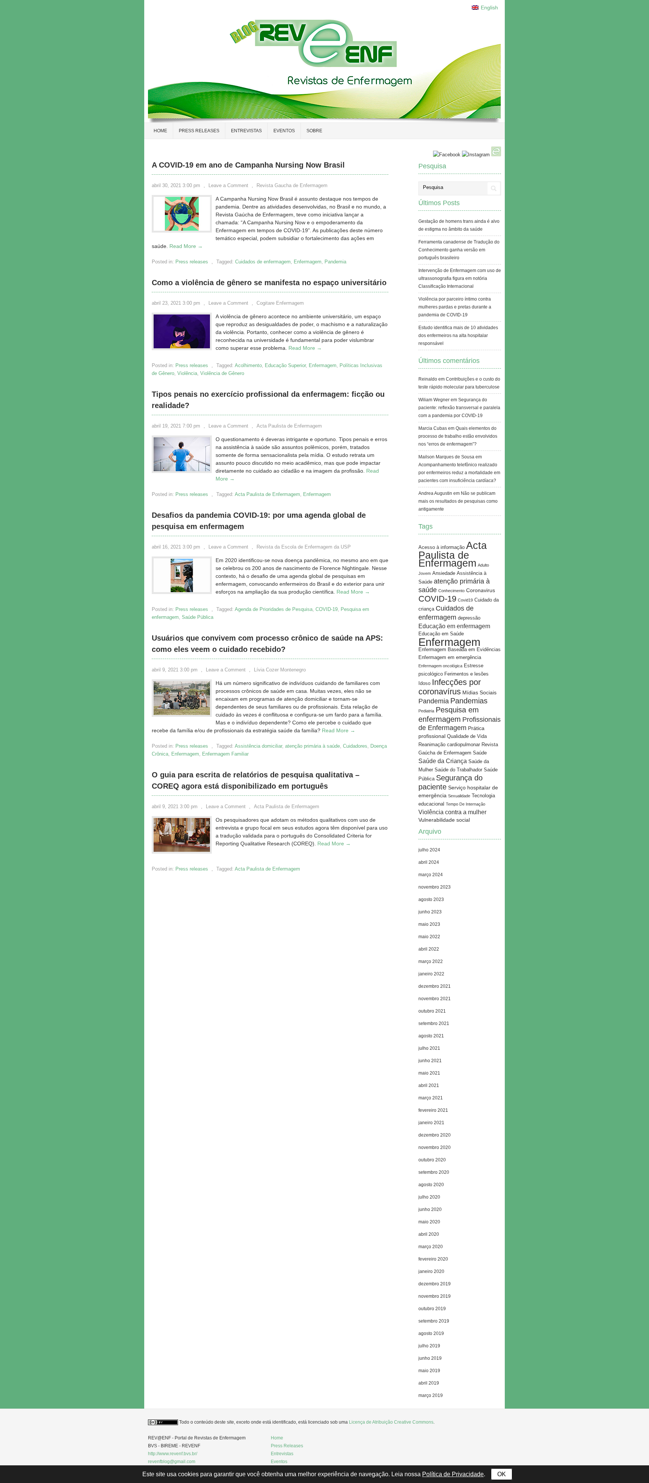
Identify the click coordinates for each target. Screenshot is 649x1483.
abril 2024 (428, 862)
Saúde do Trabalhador (458, 769)
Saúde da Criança (442, 761)
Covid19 (465, 600)
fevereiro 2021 (433, 1110)
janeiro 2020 (431, 1271)
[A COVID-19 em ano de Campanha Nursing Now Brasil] (182, 229)
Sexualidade (459, 796)
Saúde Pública (197, 617)
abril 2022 (428, 949)
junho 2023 (430, 912)
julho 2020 (429, 1197)
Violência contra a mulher (452, 812)
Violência (187, 373)
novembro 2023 (434, 887)
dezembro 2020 (434, 1135)
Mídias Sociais (479, 692)
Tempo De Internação (465, 804)
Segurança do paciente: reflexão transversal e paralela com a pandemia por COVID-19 (459, 407)
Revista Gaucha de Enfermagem (292, 185)
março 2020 (430, 1246)
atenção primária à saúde (312, 746)
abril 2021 (428, 1085)
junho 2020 (430, 1209)
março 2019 (430, 1395)
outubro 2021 (432, 1011)
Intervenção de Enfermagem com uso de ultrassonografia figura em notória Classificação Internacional (459, 278)
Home (160, 130)
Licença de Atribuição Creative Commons (391, 1422)
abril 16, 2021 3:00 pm (176, 547)
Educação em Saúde (441, 633)
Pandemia (335, 262)
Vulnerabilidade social (444, 820)
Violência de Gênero (222, 373)
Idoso (424, 683)
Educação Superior (285, 365)
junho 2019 (430, 1358)
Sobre (314, 130)
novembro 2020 (434, 1147)
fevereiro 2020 (433, 1259)
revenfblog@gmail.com (171, 1461)
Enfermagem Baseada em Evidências (459, 649)
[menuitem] (485, 7)
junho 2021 (430, 1060)
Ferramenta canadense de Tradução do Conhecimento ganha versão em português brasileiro (459, 249)
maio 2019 (429, 1370)
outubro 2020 (432, 1160)
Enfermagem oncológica (440, 666)
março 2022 (430, 961)
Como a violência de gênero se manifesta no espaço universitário (269, 282)
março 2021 (430, 1098)
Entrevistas (246, 130)
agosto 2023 (431, 899)
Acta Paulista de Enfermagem (289, 426)
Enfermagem (307, 262)
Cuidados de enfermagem (263, 262)
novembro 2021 (434, 998)
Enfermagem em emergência (449, 657)
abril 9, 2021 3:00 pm (175, 670)
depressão (469, 618)
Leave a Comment (228, 185)
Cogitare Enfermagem (280, 303)
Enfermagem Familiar (225, 754)
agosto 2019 (431, 1333)
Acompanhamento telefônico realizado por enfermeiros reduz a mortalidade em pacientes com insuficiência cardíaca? (459, 472)
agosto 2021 (431, 1036)
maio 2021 (429, 1073)
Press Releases (287, 1445)
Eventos (284, 130)
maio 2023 (429, 924)
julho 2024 (429, 850)
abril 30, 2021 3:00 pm (176, 185)
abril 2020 (428, 1234)
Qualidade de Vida (467, 736)
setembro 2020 (433, 1172)
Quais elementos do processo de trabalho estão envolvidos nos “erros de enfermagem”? (457, 436)
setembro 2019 (433, 1321)
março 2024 (430, 874)
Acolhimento (248, 365)
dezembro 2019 (434, 1283)
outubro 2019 (432, 1308)
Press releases (199, 130)
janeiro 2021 (431, 1122)
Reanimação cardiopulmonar (449, 744)
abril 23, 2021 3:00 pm (176, 303)
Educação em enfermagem (454, 626)
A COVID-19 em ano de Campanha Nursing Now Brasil (248, 165)
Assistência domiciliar (258, 746)
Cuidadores (355, 746)
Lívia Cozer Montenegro (280, 670)
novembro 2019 (434, 1296)
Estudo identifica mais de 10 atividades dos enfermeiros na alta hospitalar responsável (458, 335)
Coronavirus (480, 590)
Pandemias (469, 700)
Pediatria (426, 711)
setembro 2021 (433, 1023)
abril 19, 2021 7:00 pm (176, 426)
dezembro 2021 (434, 986)
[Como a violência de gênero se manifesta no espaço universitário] (182, 346)
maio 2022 (429, 936)
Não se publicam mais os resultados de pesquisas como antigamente (458, 501)
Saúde (480, 753)
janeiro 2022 (431, 974)
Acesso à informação (441, 547)
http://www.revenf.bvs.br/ (172, 1453)
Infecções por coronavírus (449, 686)
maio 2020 (429, 1221)
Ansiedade (443, 573)
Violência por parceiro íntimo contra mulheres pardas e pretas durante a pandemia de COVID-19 (454, 306)
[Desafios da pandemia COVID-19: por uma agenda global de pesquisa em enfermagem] (182, 590)
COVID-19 (326, 609)
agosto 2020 (431, 1184)
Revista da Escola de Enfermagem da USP (304, 547)
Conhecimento (451, 590)
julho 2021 (429, 1048)
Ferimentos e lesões (466, 674)
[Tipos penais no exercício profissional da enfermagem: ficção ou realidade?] (182, 469)
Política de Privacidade (453, 1474)
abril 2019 (428, 1383)
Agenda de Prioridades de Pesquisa (273, 609)
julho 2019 (429, 1345)
